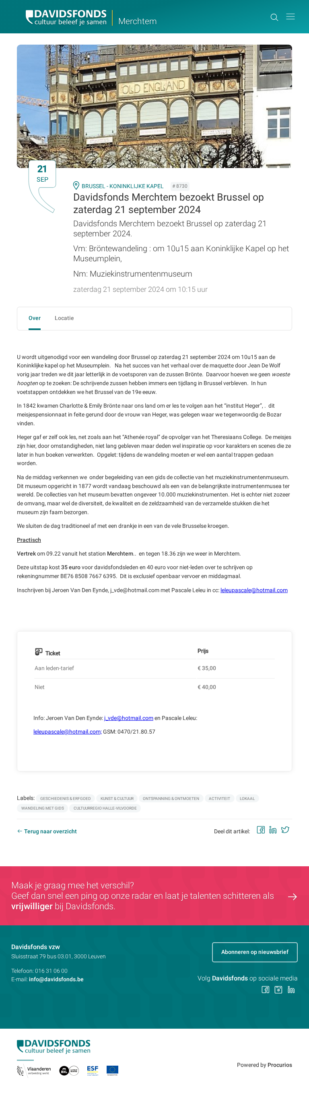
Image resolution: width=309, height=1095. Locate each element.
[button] (290, 17)
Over (35, 318)
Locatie (64, 318)
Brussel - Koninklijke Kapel (123, 186)
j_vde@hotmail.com (128, 718)
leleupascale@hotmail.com (254, 590)
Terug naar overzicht (50, 831)
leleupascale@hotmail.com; (67, 731)
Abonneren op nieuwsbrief (254, 952)
